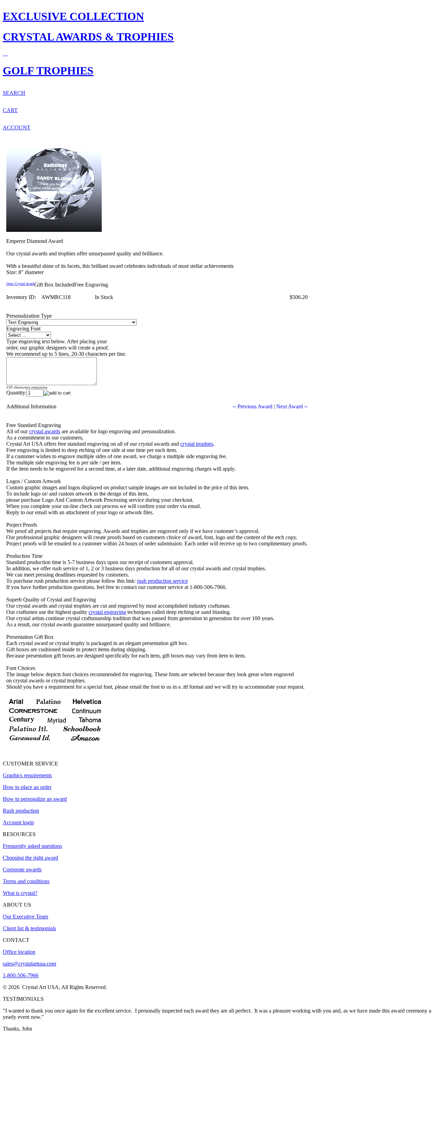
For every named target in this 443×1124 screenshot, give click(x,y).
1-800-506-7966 (20, 975)
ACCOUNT (16, 127)
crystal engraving (107, 612)
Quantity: (16, 393)
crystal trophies (196, 444)
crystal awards (44, 431)
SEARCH (14, 93)
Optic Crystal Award (20, 283)
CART (10, 110)
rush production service (162, 581)
